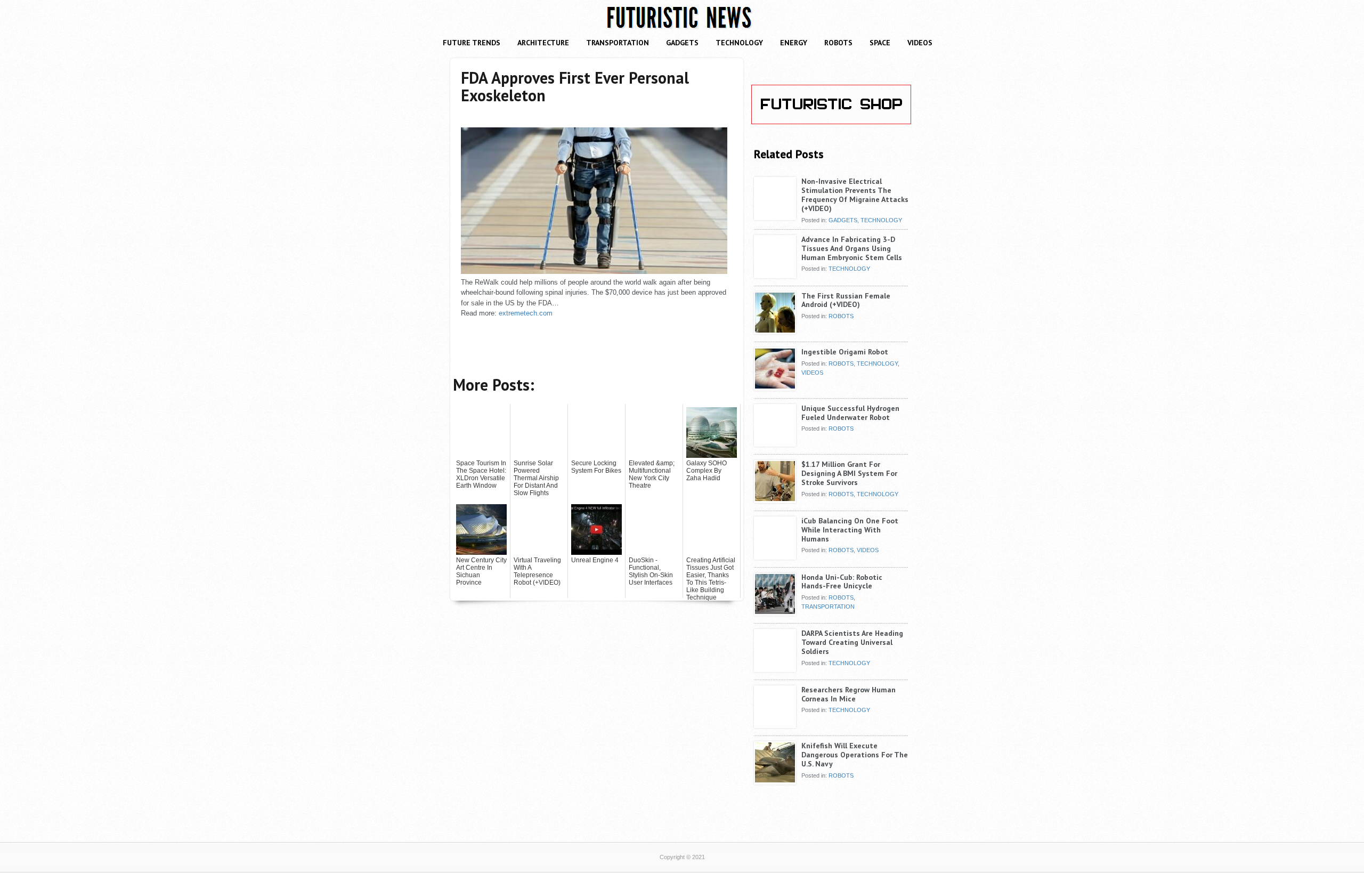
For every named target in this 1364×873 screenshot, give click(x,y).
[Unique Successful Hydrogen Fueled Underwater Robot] (775, 443)
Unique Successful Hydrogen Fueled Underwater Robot (850, 412)
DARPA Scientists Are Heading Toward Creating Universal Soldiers (852, 642)
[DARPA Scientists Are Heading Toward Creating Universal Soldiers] (775, 668)
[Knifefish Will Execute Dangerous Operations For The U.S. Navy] (775, 780)
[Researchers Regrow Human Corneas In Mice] (775, 724)
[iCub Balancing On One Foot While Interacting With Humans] (775, 555)
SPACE (880, 42)
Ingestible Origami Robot (844, 352)
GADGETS (682, 42)
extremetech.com (526, 313)
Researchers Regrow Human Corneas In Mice (848, 694)
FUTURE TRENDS (471, 42)
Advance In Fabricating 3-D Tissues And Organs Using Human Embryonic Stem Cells (851, 248)
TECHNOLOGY (739, 42)
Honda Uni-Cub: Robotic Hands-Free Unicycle (841, 581)
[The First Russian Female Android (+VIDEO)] (775, 330)
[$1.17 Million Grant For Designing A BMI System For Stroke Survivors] (775, 499)
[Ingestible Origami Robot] (775, 386)
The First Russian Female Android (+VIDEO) (845, 300)
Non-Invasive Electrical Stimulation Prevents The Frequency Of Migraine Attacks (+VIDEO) (854, 194)
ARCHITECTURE (543, 42)
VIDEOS (919, 42)
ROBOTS (838, 42)
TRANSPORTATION (617, 42)
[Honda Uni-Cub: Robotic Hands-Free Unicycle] (775, 612)
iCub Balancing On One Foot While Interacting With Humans (849, 530)
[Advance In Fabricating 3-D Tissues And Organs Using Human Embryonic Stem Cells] (775, 274)
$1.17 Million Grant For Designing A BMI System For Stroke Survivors (849, 473)
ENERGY (793, 42)
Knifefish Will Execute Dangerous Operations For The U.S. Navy (854, 755)
